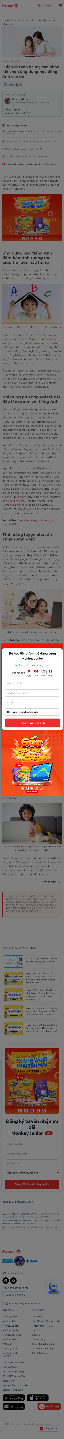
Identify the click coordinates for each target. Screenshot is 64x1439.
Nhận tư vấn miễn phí (32, 723)
